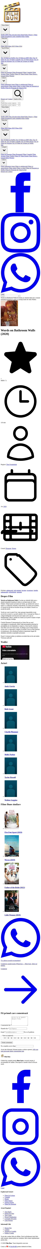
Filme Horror (8, 1201)
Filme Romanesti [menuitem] (17, 72)
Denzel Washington (10, 1217)
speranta (19, 592)
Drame (7, 1199)
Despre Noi (8, 1228)
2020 (4, 506)
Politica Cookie (9, 1233)
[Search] (19, 296)
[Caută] (19, 103)
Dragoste (8, 548)
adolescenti (9, 590)
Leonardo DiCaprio (10, 1219)
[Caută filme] (1, 101)
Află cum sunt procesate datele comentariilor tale (19, 1050)
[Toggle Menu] (3, 101)
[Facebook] (20, 1106)
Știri (2, 145)
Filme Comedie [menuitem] (27, 72)
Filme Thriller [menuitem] (10, 74)
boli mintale (17, 590)
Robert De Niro (9, 1213)
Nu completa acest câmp (8, 1046)
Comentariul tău (6, 1025)
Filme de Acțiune (10, 1195)
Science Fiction (9, 1202)
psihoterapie (4, 592)
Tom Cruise (8, 1215)
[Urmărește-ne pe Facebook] (20, 212)
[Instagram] (20, 1146)
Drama (14, 548)
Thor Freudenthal (11, 464)
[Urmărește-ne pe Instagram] (20, 252)
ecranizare (30, 590)
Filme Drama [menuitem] (24, 74)
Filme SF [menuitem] (17, 74)
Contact (10, 99)
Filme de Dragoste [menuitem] (6, 72)
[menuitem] (3, 35)
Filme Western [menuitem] (10, 76)
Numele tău (5, 1028)
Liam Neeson (9, 1220)
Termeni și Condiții (10, 1231)
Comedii (7, 1197)
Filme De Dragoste (10, 1204)
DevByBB (13, 1246)
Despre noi (4, 99)
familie (36, 590)
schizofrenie (12, 592)
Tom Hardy (8, 1212)
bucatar (24, 590)
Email (3, 1032)
